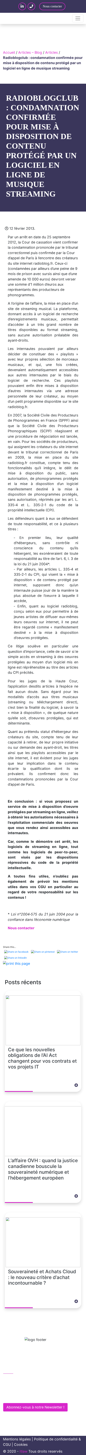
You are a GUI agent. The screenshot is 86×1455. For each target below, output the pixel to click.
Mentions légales (17, 1439)
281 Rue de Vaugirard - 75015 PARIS (36, 1396)
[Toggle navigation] (77, 18)
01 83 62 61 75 (19, 1379)
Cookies (21, 1444)
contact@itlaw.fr (21, 1388)
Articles (51, 52)
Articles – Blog (30, 52)
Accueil (9, 52)
